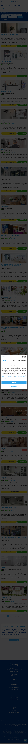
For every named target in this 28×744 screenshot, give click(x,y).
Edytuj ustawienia (13, 386)
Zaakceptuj (14, 382)
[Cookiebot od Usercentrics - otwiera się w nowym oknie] (21, 357)
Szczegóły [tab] (13, 360)
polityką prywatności (7, 376)
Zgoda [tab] (4, 360)
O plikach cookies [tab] (22, 360)
